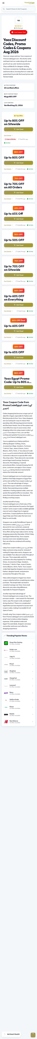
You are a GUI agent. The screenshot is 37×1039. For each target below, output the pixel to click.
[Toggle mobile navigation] (3, 3)
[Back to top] (33, 1035)
